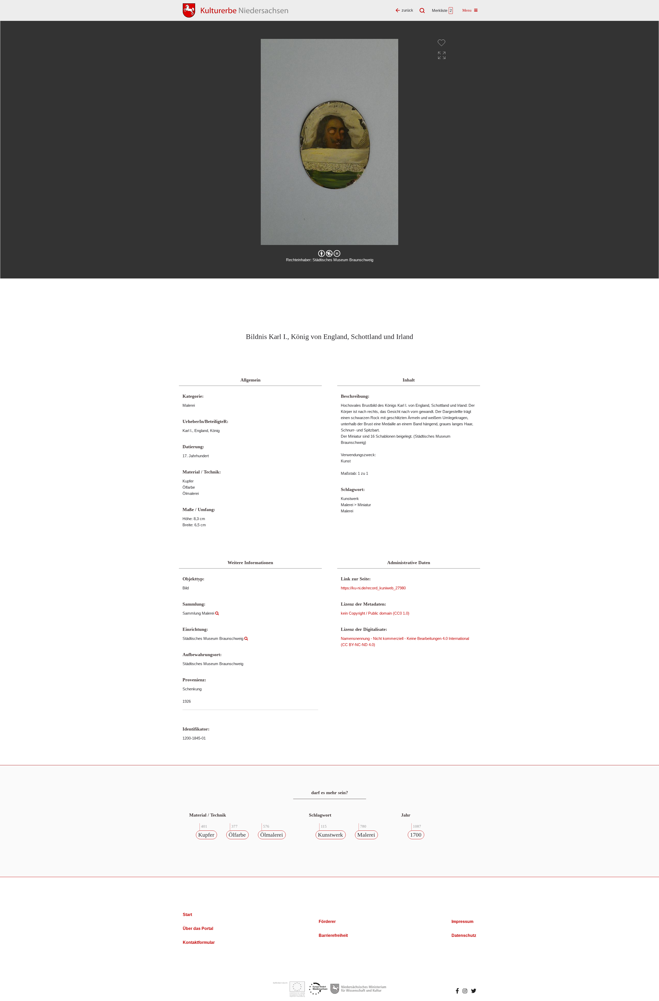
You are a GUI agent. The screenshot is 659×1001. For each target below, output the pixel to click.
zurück (407, 10)
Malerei (366, 835)
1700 (415, 835)
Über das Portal (198, 928)
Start (187, 914)
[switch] (441, 43)
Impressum (462, 921)
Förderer (327, 921)
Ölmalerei (271, 835)
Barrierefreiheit (333, 935)
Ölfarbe (237, 835)
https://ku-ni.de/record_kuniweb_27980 (373, 588)
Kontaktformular (199, 942)
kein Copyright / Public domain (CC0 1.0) (375, 613)
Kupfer (206, 835)
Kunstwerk (330, 835)
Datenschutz (464, 935)
